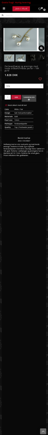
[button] (39, 9)
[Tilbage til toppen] (43, 432)
